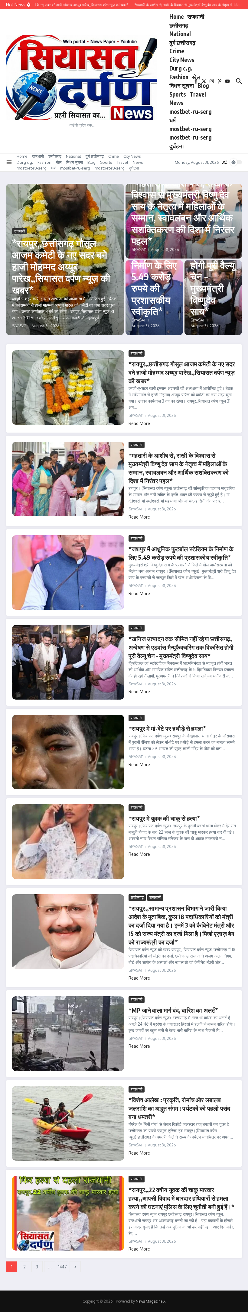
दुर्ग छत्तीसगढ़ (182, 42)
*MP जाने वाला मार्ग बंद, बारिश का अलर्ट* (173, 1010)
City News (181, 59)
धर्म (172, 120)
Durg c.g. (181, 68)
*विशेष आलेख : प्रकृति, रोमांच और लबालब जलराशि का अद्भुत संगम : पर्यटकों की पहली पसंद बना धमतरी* (179, 1108)
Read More (139, 423)
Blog (203, 85)
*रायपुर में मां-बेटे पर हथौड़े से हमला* (167, 728)
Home (176, 16)
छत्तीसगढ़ (178, 25)
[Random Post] (224, 162)
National (180, 33)
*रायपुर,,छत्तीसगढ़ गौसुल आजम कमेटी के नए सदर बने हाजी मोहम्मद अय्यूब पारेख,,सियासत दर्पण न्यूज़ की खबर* (61, 266)
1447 (62, 1266)
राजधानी (196, 16)
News (176, 102)
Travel (198, 94)
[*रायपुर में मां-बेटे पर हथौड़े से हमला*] (68, 752)
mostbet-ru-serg (190, 111)
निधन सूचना (181, 85)
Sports (177, 94)
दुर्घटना (176, 146)
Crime (176, 50)
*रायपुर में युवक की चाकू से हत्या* (164, 818)
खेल (196, 77)
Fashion (178, 77)
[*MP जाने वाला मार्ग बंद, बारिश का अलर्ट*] (68, 1033)
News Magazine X (150, 1301)
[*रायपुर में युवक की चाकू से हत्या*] (68, 841)
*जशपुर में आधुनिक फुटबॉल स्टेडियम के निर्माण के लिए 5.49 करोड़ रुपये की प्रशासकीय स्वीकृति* (154, 264)
